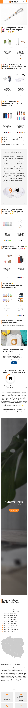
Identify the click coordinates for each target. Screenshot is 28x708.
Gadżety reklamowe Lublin (10, 619)
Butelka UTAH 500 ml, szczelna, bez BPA (21, 126)
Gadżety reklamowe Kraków (10, 617)
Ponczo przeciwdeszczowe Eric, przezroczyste (7, 89)
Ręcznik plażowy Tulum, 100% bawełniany (7, 234)
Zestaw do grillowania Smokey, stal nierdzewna (21, 52)
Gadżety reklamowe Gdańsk (10, 613)
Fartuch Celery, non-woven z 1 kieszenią (21, 269)
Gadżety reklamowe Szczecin (10, 627)
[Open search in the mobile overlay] (5, 1)
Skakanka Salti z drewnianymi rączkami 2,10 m (21, 234)
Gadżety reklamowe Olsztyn (10, 621)
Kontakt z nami (14, 510)
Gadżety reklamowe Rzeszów (10, 625)
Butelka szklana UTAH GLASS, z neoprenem (7, 126)
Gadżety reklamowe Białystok (10, 609)
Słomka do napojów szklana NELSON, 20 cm (7, 269)
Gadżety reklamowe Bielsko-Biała (11, 611)
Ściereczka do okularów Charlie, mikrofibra (20, 89)
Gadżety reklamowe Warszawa (11, 629)
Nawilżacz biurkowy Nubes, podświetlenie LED (7, 308)
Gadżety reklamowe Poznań (10, 623)
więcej (14, 362)
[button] (3, 202)
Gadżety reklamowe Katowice (10, 615)
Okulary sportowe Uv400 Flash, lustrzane (20, 308)
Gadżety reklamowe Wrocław (10, 631)
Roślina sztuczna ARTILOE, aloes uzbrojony (7, 52)
